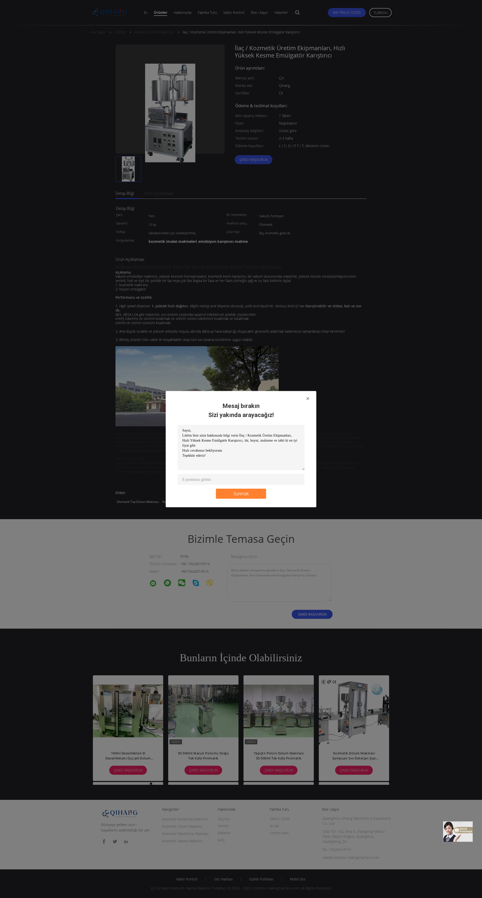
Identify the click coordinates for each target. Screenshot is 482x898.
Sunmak (241, 493)
